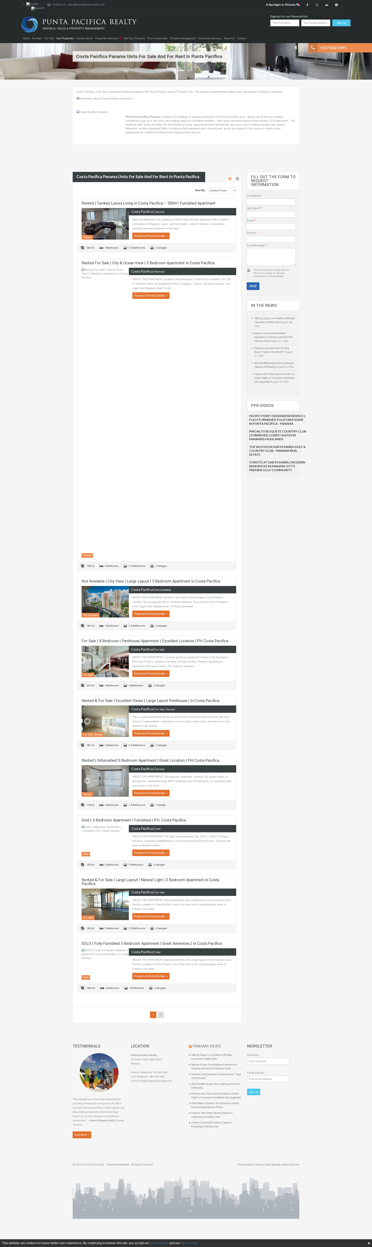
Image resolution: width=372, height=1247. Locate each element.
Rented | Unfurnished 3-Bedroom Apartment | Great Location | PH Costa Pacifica (150, 760)
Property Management (183, 38)
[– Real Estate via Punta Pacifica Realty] (79, 24)
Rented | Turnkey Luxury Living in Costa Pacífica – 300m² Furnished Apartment (148, 203)
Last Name (254, 208)
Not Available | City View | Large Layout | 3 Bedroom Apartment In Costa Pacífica (151, 581)
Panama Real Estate (118, 1164)
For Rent (37, 38)
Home (26, 38)
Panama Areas (84, 38)
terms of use (189, 1243)
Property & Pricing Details (150, 235)
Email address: (256, 1072)
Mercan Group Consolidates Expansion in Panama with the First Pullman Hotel (273, 337)
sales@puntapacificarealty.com (86, 4)
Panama (276, 91)
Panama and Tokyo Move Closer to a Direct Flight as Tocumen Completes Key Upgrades (274, 378)
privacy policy (159, 1243)
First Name (254, 195)
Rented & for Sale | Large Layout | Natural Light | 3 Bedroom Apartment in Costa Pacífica (150, 882)
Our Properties (65, 38)
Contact (241, 38)
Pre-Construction (157, 38)
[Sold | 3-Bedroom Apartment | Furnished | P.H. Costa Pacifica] (105, 840)
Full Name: (253, 1055)
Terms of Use (262, 1164)
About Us (229, 38)
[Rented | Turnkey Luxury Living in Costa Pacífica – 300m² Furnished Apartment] (105, 224)
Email (251, 220)
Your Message (256, 245)
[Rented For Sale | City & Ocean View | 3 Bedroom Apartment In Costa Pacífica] (105, 413)
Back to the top (290, 1164)
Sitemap (276, 1164)
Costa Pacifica (85, 91)
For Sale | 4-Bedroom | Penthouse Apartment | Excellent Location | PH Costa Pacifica (155, 641)
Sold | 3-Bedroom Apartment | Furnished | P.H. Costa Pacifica (134, 820)
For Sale (49, 38)
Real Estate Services (209, 38)
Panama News (207, 1046)
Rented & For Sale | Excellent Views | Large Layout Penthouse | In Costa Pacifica (150, 700)
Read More (81, 1134)
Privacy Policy (245, 1164)
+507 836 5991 (333, 47)
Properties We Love (106, 38)
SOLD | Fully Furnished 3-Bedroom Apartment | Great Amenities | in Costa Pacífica (152, 943)
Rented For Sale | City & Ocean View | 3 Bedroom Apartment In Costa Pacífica (148, 263)
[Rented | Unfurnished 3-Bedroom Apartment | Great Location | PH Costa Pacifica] (105, 781)
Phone (252, 233)
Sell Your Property (134, 38)
